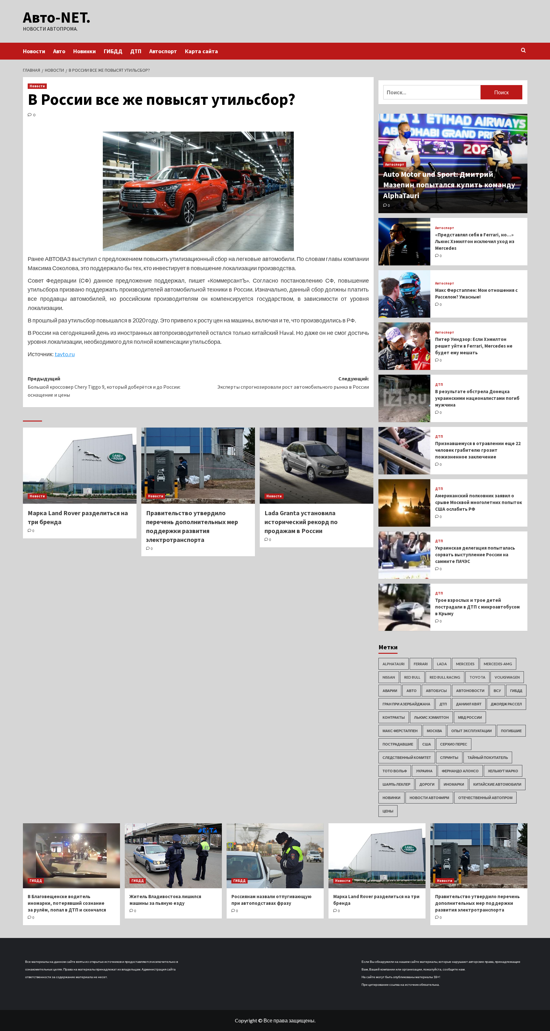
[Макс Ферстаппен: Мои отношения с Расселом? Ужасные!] (404, 294)
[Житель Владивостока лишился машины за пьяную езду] (173, 855)
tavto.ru (65, 353)
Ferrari (421, 664)
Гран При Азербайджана (406, 704)
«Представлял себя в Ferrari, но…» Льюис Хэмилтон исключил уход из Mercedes (474, 241)
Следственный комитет (407, 757)
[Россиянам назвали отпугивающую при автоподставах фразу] (275, 855)
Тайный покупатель (488, 757)
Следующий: (293, 382)
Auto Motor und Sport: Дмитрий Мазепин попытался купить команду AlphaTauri (449, 184)
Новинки (84, 51)
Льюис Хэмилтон (431, 717)
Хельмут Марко (503, 771)
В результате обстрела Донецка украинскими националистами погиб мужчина (477, 398)
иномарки (454, 784)
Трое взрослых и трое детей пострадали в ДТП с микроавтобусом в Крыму (477, 606)
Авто (59, 51)
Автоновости (470, 691)
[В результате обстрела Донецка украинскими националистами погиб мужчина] (404, 398)
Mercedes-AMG (498, 664)
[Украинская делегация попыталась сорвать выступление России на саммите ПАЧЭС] (404, 555)
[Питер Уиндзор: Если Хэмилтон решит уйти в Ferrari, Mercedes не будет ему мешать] (404, 346)
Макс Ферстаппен (400, 731)
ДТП (135, 51)
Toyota (477, 677)
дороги (427, 784)
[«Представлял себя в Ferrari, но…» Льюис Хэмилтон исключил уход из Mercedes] (404, 241)
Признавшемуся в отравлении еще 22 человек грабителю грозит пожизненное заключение (478, 450)
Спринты (449, 757)
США (426, 744)
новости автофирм (429, 798)
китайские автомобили (497, 784)
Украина (424, 771)
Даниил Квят (469, 704)
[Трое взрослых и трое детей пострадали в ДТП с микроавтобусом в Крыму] (404, 607)
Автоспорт (163, 51)
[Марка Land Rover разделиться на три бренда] (80, 465)
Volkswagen (507, 677)
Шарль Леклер (396, 784)
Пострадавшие (398, 744)
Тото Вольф (395, 771)
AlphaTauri (394, 664)
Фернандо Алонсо (460, 771)
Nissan (389, 677)
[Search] (523, 50)
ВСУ (497, 691)
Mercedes (465, 664)
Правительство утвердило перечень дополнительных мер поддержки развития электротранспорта (477, 903)
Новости (34, 51)
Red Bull (412, 677)
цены (388, 811)
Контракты (394, 717)
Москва (434, 731)
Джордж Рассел (506, 704)
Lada (442, 664)
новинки (391, 798)
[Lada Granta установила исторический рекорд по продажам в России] (316, 465)
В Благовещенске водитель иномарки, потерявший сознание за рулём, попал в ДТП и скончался (67, 903)
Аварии (390, 691)
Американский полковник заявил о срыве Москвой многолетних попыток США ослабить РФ (478, 502)
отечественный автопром (485, 798)
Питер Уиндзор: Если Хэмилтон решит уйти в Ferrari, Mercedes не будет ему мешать (473, 346)
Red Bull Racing (445, 677)
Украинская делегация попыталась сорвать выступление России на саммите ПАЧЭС (475, 554)
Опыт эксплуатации (471, 731)
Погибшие (511, 731)
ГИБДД (113, 51)
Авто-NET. (57, 17)
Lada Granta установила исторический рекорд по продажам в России (301, 522)
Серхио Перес (453, 744)
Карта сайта (201, 51)
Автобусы (436, 691)
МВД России (470, 717)
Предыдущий (104, 386)
